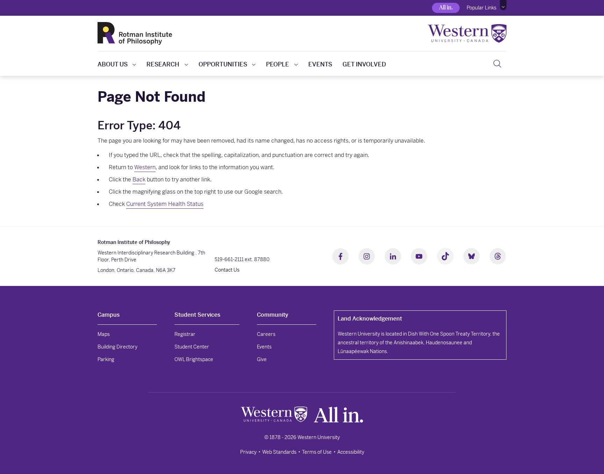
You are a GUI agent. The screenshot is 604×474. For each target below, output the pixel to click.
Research (162, 64)
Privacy (248, 452)
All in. (446, 7)
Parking (106, 359)
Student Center (191, 347)
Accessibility (350, 452)
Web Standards (279, 452)
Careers (266, 334)
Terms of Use (317, 452)
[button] (503, 5)
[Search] (497, 63)
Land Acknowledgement (370, 318)
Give (262, 359)
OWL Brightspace (193, 359)
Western (145, 167)
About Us (113, 64)
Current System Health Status (164, 204)
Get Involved (364, 64)
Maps (104, 334)
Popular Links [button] (481, 8)
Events (320, 64)
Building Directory (117, 347)
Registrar (184, 334)
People (277, 64)
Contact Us (227, 270)
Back (138, 179)
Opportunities (223, 64)
